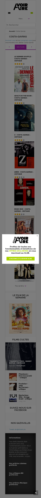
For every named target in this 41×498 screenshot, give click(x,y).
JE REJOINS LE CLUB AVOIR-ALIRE (20, 258)
